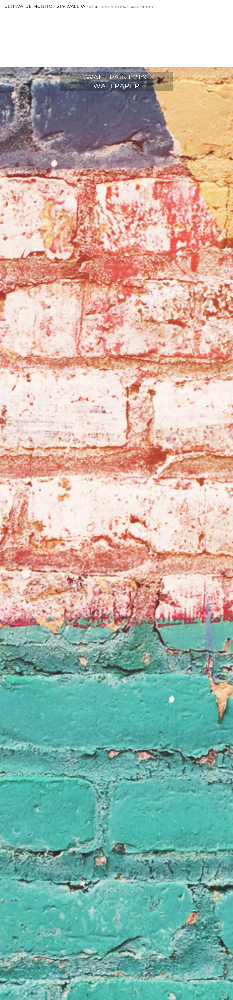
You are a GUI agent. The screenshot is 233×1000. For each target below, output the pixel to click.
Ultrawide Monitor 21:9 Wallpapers (50, 6)
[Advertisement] (116, 40)
